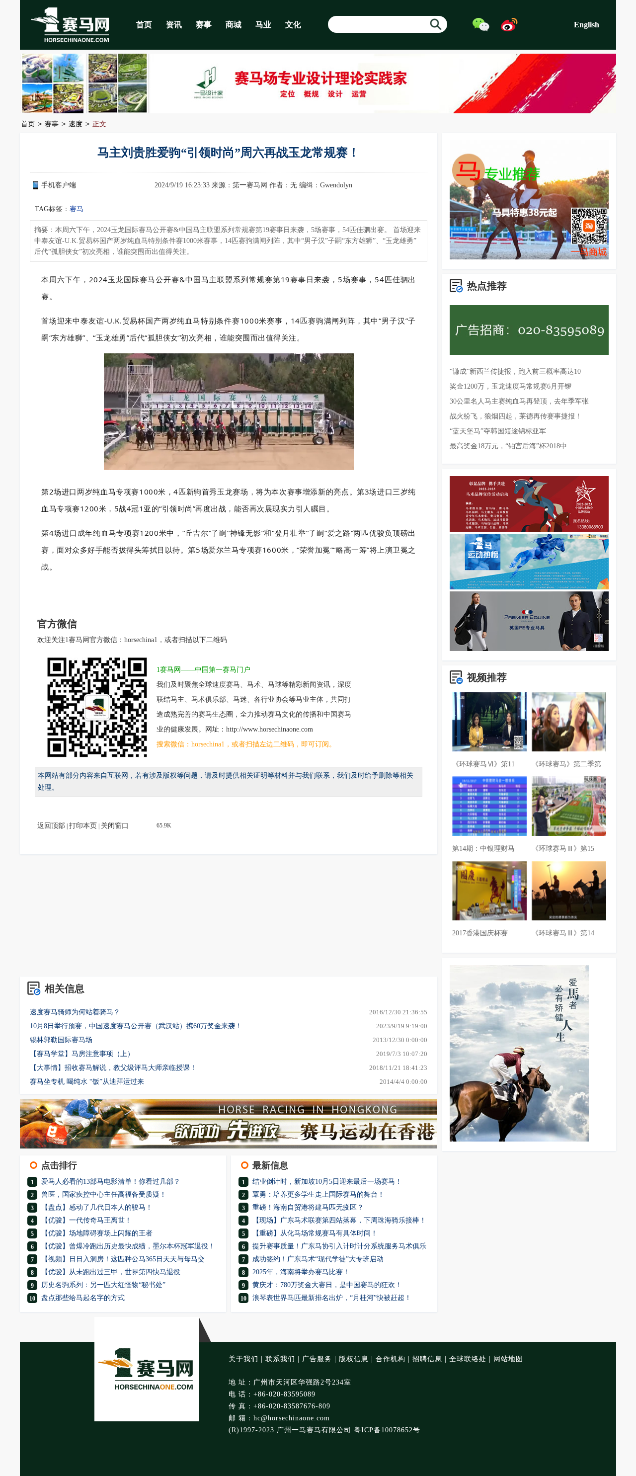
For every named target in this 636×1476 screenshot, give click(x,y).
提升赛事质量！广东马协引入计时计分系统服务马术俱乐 (339, 1246)
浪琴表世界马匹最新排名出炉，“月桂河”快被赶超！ (331, 1298)
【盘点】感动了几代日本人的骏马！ (97, 1207)
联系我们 (280, 1359)
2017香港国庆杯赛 (480, 933)
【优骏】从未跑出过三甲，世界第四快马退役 (110, 1272)
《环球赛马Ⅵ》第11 (483, 764)
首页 (144, 24)
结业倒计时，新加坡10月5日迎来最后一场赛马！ (327, 1181)
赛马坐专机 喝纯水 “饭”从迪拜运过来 (87, 1081)
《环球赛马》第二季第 (566, 764)
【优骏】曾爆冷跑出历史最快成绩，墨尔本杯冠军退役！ (128, 1246)
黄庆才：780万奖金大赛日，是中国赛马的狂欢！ (327, 1285)
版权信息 (354, 1359)
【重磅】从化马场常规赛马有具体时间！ (315, 1233)
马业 (263, 24)
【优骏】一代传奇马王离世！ (86, 1220)
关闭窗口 (115, 825)
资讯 (174, 24)
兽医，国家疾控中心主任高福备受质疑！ (103, 1194)
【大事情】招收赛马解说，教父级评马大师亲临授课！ (113, 1067)
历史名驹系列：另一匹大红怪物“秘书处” (103, 1285)
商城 (233, 24)
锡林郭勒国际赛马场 (61, 1040)
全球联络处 (467, 1359)
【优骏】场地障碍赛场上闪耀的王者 (97, 1233)
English (586, 24)
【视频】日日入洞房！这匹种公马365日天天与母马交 (123, 1259)
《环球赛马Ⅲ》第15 (563, 848)
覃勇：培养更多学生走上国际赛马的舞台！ (318, 1194)
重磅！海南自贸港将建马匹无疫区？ (308, 1207)
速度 (75, 124)
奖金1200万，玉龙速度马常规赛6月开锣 (510, 386)
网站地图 (508, 1359)
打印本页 (83, 825)
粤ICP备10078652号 (387, 1430)
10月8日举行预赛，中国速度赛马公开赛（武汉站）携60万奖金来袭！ (136, 1026)
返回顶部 (51, 825)
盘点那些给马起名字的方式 (83, 1298)
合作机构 (390, 1359)
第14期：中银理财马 (483, 848)
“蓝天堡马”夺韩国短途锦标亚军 (498, 431)
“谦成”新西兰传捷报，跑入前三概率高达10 (515, 371)
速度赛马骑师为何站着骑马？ (75, 1012)
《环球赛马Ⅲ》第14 (563, 933)
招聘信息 (427, 1359)
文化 (293, 24)
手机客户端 (58, 185)
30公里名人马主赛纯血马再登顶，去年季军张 (519, 401)
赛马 (76, 209)
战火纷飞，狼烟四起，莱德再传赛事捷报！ (516, 416)
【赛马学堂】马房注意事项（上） (82, 1054)
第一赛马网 (250, 185)
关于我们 (243, 1359)
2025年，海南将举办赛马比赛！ (301, 1272)
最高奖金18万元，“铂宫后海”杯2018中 (508, 446)
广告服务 (317, 1359)
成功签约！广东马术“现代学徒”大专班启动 (318, 1259)
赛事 (204, 24)
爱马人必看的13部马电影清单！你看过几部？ (110, 1181)
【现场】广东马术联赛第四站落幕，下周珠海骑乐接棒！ (339, 1220)
